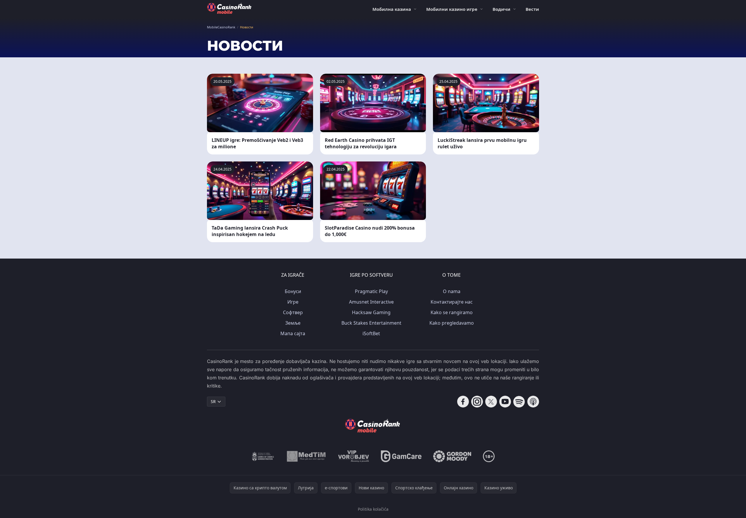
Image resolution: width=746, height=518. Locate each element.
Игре (292, 302)
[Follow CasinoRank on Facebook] (463, 401)
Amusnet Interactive (371, 302)
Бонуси (293, 291)
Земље (293, 323)
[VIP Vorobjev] (353, 456)
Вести (532, 9)
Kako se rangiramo (452, 312)
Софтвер (293, 312)
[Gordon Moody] (452, 456)
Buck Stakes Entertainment (371, 323)
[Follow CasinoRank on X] (491, 401)
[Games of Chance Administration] (263, 456)
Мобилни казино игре (451, 9)
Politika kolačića (373, 509)
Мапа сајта (292, 333)
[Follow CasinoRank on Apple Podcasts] (533, 401)
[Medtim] (306, 456)
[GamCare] (401, 456)
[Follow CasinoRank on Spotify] (519, 401)
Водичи (501, 9)
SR (213, 401)
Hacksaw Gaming (371, 312)
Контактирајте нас (452, 302)
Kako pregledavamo (451, 323)
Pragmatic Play (371, 291)
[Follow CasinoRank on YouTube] (505, 401)
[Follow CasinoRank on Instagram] (477, 401)
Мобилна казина (391, 9)
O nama (451, 291)
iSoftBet (371, 333)
